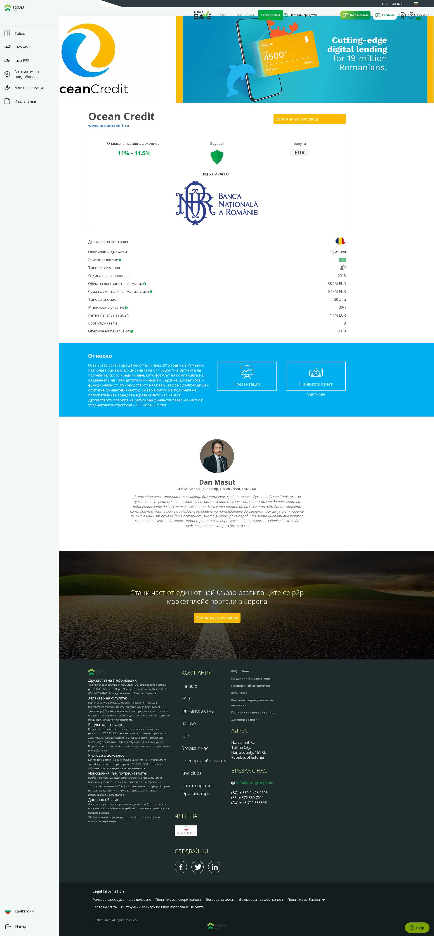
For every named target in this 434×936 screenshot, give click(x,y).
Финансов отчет (199, 711)
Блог (238, 15)
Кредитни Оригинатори (250, 678)
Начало (189, 686)
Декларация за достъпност (261, 899)
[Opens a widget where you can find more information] (417, 928)
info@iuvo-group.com (254, 782)
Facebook (181, 867)
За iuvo (189, 723)
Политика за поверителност (254, 712)
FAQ (186, 698)
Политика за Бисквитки (306, 899)
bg (418, 4)
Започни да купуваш (297, 119)
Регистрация (271, 15)
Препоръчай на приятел (250, 686)
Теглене (388, 15)
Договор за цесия (245, 720)
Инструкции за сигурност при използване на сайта (162, 907)
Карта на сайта (105, 907)
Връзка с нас (195, 748)
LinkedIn (214, 867)
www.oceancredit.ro (108, 125)
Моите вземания (29, 87)
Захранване (359, 15)
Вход (250, 15)
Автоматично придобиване (26, 74)
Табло (19, 33)
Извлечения (25, 101)
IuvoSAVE (22, 47)
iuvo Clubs (239, 693)
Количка (402, 15)
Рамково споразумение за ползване (122, 899)
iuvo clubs (191, 773)
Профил (411, 15)
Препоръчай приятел (204, 761)
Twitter (197, 867)
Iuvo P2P (21, 60)
